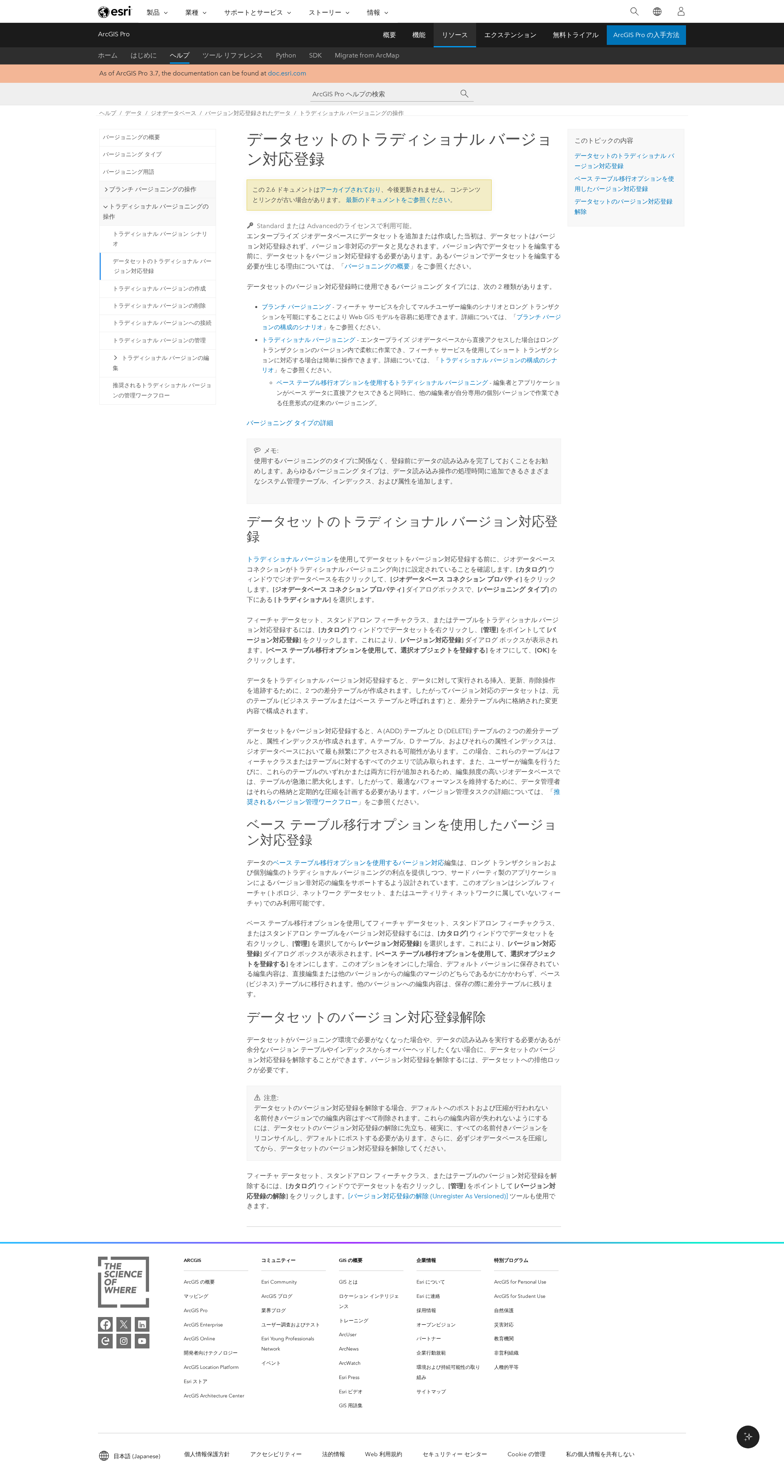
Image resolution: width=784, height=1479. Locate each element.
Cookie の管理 (527, 1454)
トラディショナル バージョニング (308, 340)
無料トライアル (576, 35)
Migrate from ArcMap (367, 55)
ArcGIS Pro (114, 34)
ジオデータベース (173, 113)
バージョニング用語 (128, 172)
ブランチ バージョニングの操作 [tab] (152, 189)
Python (286, 55)
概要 (389, 35)
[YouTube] (142, 1341)
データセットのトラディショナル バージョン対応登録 (162, 266)
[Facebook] (105, 1324)
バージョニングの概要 (131, 137)
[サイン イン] (681, 11)
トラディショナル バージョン (290, 559)
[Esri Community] (105, 1341)
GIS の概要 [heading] (351, 1260)
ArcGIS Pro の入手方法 (646, 35)
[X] (123, 1324)
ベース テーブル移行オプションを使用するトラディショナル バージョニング (382, 382)
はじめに (144, 55)
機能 (418, 35)
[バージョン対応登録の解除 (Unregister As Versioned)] (428, 1196)
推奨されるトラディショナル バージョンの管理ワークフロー (162, 390)
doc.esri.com (287, 73)
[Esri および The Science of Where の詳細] (123, 1284)
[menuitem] (216, 1282)
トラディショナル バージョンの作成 (159, 288)
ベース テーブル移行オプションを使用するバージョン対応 (358, 863)
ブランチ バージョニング (296, 306)
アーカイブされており (350, 189)
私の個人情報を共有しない (600, 1454)
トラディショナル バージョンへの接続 (162, 322)
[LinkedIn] (142, 1324)
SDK (315, 55)
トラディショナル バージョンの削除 (159, 305)
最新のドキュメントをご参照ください (398, 200)
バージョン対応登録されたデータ (248, 113)
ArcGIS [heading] (192, 1260)
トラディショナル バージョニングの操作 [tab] (156, 211)
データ (133, 113)
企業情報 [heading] (426, 1260)
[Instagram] (123, 1341)
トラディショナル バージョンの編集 (161, 363)
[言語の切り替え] (657, 11)
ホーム (108, 55)
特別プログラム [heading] (511, 1260)
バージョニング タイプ (132, 154)
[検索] (634, 11)
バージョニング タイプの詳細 (290, 423)
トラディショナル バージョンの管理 (159, 340)
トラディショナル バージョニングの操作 (351, 113)
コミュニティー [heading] (278, 1260)
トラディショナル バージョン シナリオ (160, 239)
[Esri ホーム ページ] (115, 11)
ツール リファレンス (233, 55)
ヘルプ (179, 55)
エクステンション (510, 35)
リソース (455, 35)
